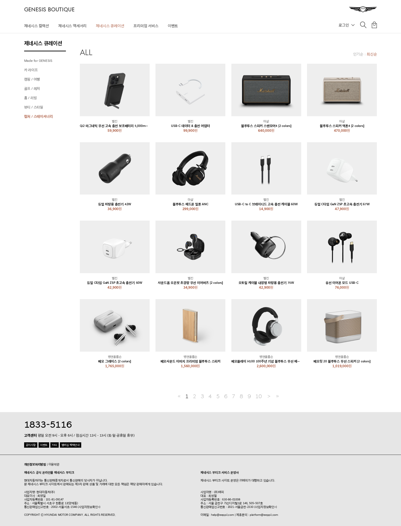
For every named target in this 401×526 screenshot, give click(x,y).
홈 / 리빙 (30, 98)
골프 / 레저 (32, 88)
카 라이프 (31, 70)
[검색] (363, 25)
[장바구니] (374, 25)
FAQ (54, 445)
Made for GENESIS (38, 61)
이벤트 (173, 25)
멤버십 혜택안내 (70, 445)
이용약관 (54, 464)
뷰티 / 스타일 (33, 107)
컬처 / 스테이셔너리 (38, 116)
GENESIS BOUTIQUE (49, 9)
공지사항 (31, 445)
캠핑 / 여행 (32, 79)
